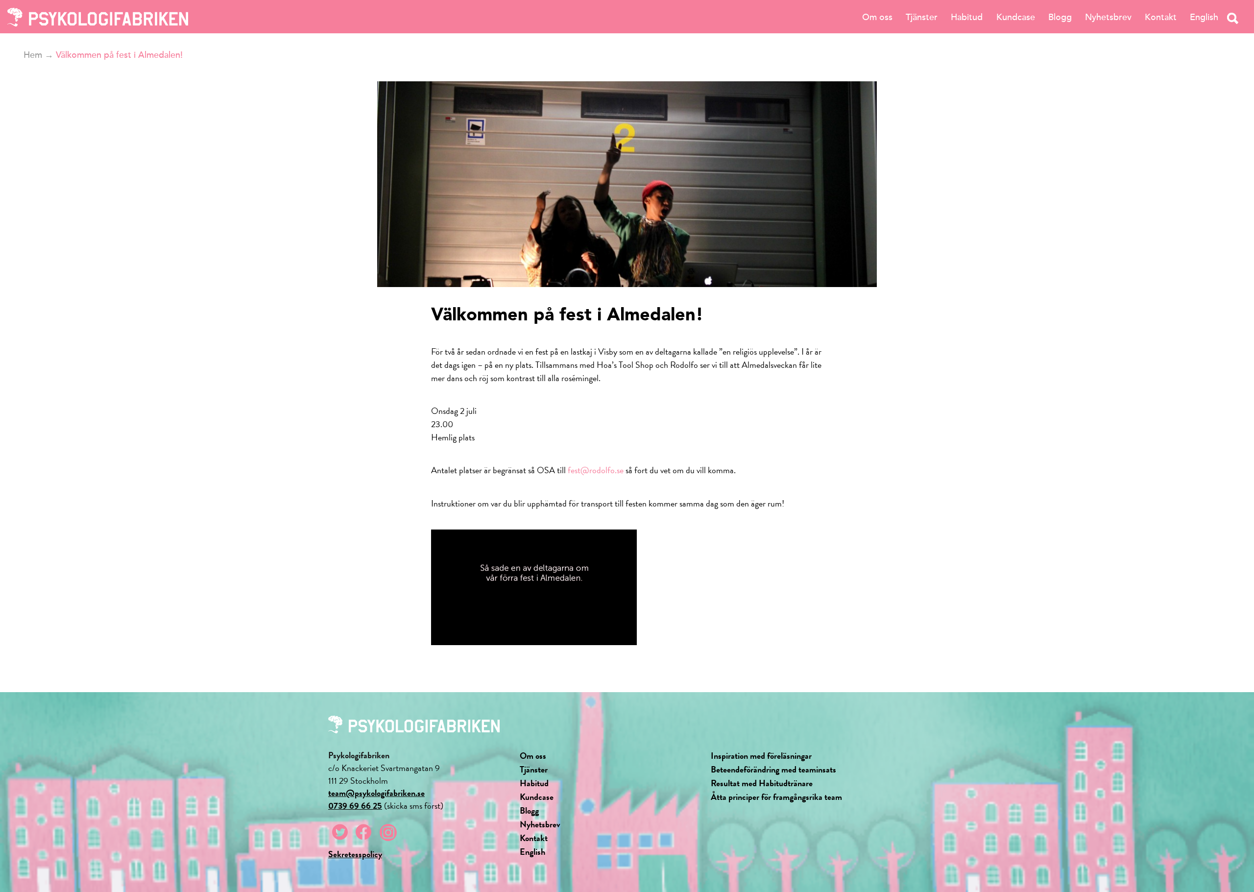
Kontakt (1161, 17)
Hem (33, 54)
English (1204, 17)
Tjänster (922, 17)
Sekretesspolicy (355, 854)
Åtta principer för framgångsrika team (776, 796)
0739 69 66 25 (355, 805)
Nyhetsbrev (1108, 17)
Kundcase (1015, 17)
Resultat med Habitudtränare (762, 783)
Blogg (1060, 17)
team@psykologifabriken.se (376, 792)
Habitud (967, 17)
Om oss (877, 17)
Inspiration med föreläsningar (761, 755)
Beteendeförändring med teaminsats (773, 769)
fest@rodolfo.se (596, 470)
